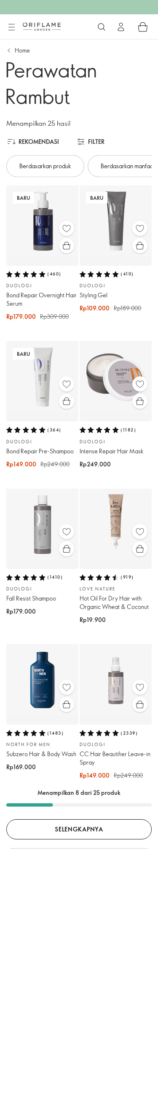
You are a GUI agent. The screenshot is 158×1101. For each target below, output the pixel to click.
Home (22, 50)
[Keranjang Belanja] (143, 27)
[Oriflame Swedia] (42, 26)
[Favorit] (66, 228)
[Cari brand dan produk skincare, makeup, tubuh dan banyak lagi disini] (101, 27)
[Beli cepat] (66, 245)
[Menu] (11, 27)
